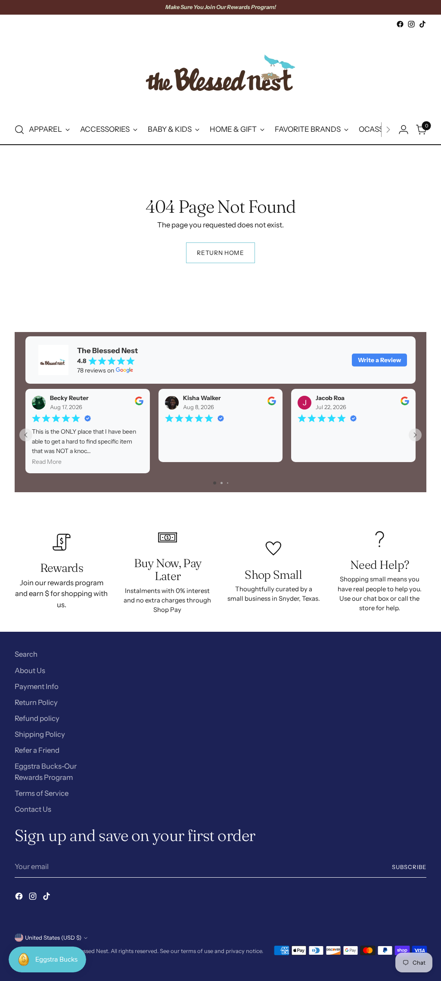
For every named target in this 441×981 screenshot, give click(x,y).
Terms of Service (41, 793)
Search (26, 654)
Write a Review (379, 360)
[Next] (388, 129)
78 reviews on (95, 370)
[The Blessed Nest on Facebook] (400, 24)
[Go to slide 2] (221, 483)
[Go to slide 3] (227, 483)
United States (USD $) (53, 937)
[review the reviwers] (138, 403)
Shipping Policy (40, 734)
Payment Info (37, 686)
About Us (30, 670)
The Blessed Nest (86, 950)
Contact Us (33, 809)
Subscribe (409, 866)
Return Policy (36, 702)
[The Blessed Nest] (220, 72)
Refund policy (37, 718)
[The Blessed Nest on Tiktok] (422, 24)
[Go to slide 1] (214, 482)
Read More (47, 462)
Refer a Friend (37, 750)
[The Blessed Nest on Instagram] (411, 24)
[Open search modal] (19, 129)
